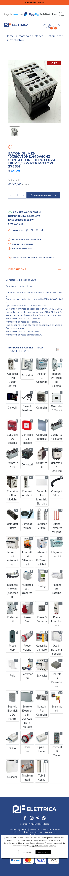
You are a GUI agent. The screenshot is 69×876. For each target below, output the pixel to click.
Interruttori (55, 36)
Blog (54, 14)
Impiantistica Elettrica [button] (25, 347)
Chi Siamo (62, 14)
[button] (43, 195)
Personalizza (26, 852)
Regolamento (51, 832)
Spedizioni (46, 829)
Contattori (17, 40)
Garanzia (19, 832)
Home (10, 36)
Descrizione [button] (17, 269)
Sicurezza (34, 829)
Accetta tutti (43, 852)
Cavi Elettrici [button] (19, 351)
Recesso (38, 832)
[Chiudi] (57, 349)
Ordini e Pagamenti (18, 829)
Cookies (56, 829)
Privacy (29, 832)
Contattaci (44, 14)
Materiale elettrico (31, 36)
